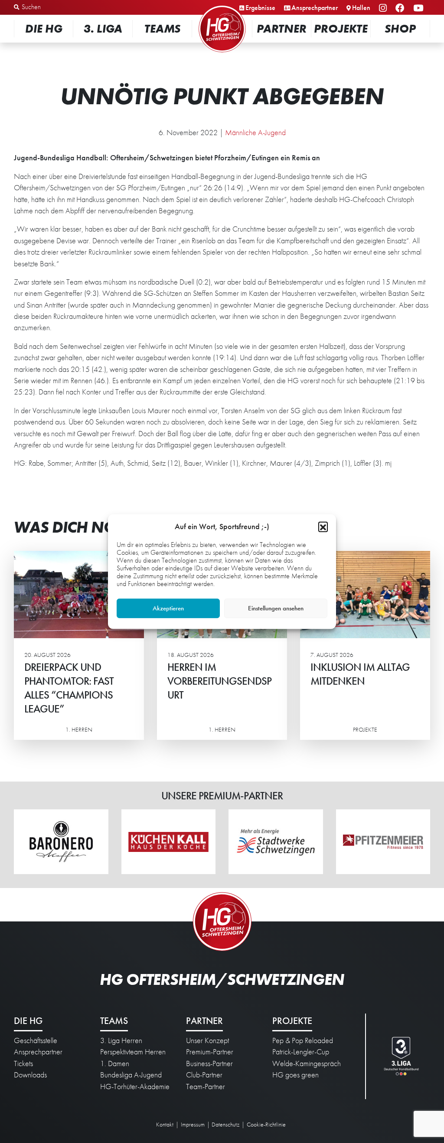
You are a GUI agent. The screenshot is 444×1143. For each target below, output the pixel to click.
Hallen (361, 7)
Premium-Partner (209, 1052)
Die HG (43, 28)
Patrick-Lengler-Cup (300, 1052)
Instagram (384, 8)
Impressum (193, 1124)
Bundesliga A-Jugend (131, 1075)
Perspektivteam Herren (133, 1052)
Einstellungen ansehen (276, 608)
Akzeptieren (168, 608)
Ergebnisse (260, 7)
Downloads (30, 1075)
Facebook (401, 8)
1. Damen (114, 1063)
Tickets (23, 1063)
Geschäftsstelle (35, 1040)
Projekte (341, 28)
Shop (400, 28)
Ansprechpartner (314, 7)
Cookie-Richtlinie (266, 1124)
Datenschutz (225, 1124)
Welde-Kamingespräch (306, 1063)
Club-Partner (204, 1075)
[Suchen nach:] (59, 7)
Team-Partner (205, 1086)
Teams (162, 28)
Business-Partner (209, 1063)
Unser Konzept (207, 1040)
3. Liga (103, 28)
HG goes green (295, 1075)
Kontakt (164, 1124)
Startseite (222, 6)
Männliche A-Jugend (255, 132)
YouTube (419, 8)
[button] (323, 526)
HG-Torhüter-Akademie (135, 1086)
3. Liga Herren (121, 1040)
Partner (282, 28)
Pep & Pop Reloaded (302, 1040)
